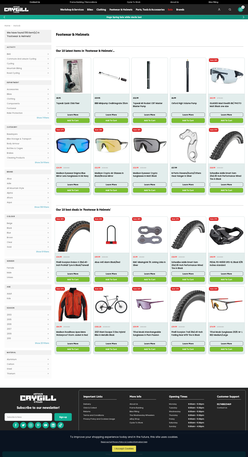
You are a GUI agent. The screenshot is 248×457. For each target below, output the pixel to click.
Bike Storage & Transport (19, 139)
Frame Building (136, 407)
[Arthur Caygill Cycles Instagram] (31, 425)
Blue (9, 232)
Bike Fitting (134, 411)
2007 (9, 329)
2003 (9, 314)
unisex (10, 277)
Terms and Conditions (93, 415)
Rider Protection (15, 113)
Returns (86, 411)
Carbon (10, 364)
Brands (180, 9)
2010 (9, 338)
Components (13, 103)
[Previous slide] (4, 17)
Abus (9, 178)
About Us (134, 404)
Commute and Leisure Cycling (21, 59)
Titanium (11, 373)
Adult (9, 293)
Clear (9, 242)
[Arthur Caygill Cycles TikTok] (60, 425)
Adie (9, 183)
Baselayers (12, 134)
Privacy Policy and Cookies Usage (99, 419)
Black (9, 228)
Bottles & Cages (15, 148)
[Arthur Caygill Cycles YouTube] (45, 425)
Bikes (90, 9)
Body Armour (13, 143)
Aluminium (12, 359)
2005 (9, 319)
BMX (9, 54)
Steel (9, 369)
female (10, 268)
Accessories (13, 89)
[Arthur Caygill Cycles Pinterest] (38, 425)
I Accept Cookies (124, 448)
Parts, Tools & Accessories (150, 9)
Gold (9, 247)
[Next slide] (243, 17)
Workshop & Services (72, 9)
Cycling (10, 63)
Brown (10, 237)
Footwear (11, 108)
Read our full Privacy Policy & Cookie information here (124, 442)
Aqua (9, 202)
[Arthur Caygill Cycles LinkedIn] (53, 425)
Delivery (87, 404)
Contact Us (222, 407)
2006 (9, 324)
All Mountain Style (15, 188)
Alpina (10, 193)
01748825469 (224, 404)
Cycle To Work (136, 422)
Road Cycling (13, 73)
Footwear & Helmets (121, 9)
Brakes (10, 153)
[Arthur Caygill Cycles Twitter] (23, 425)
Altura (10, 197)
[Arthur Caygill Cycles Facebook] (16, 425)
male (9, 272)
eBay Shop (135, 419)
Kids (9, 298)
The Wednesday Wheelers (142, 415)
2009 (9, 333)
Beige (9, 223)
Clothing (101, 9)
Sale (170, 9)
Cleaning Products (16, 157)
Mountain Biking (14, 68)
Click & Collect (90, 407)
